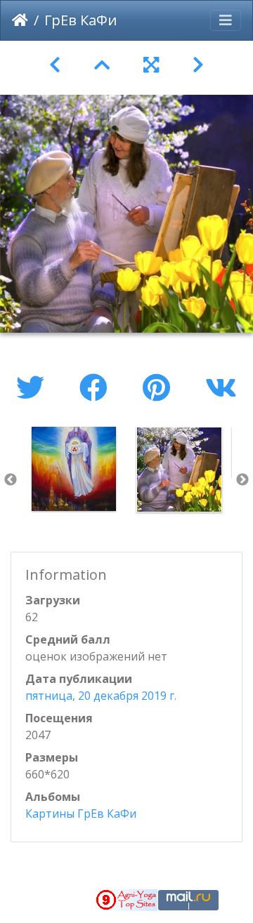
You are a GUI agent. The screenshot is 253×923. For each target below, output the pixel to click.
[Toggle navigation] (225, 20)
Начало (20, 20)
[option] (73, 469)
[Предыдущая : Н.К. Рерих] (54, 65)
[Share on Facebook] (97, 387)
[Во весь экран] (151, 65)
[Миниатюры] (101, 65)
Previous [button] (11, 480)
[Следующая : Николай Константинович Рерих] (198, 65)
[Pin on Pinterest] (160, 387)
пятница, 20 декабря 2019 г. (100, 695)
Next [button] (242, 480)
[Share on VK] (221, 387)
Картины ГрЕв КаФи (80, 813)
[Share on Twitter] (33, 387)
